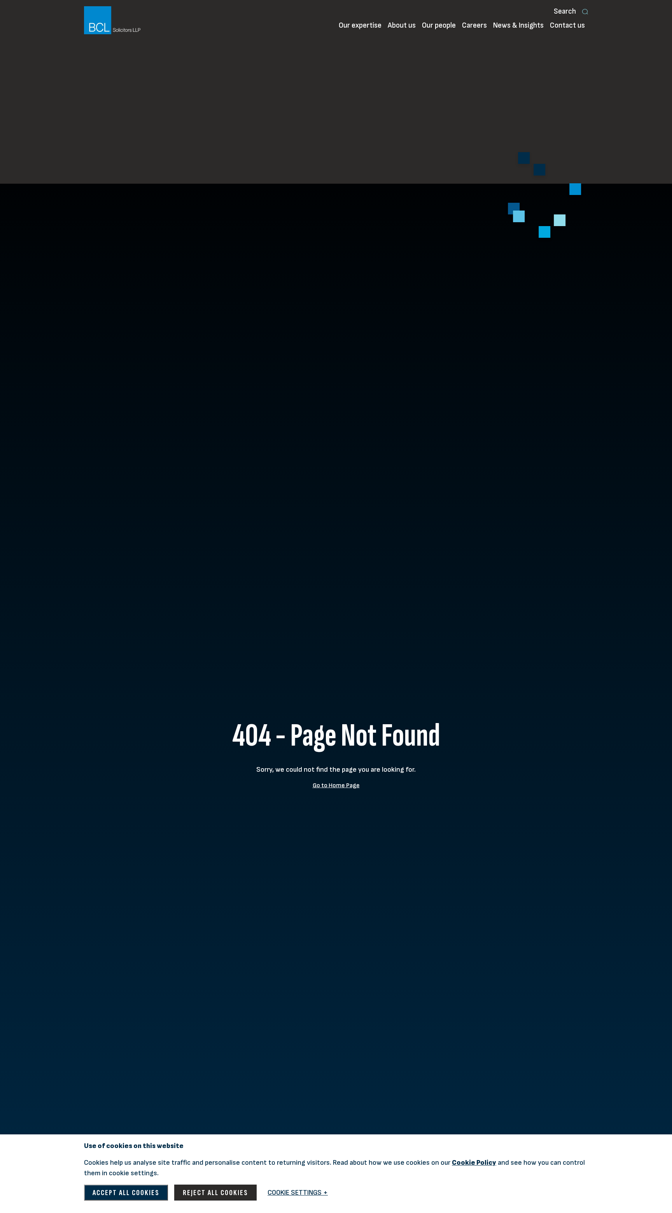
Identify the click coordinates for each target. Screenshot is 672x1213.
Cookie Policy (474, 1163)
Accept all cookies (126, 1192)
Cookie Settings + (298, 1192)
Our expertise (360, 25)
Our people (439, 25)
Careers (474, 25)
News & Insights (518, 25)
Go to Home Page (336, 785)
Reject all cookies (215, 1192)
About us (402, 25)
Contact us (567, 25)
